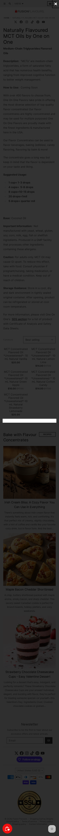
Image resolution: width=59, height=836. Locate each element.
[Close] (55, 4)
